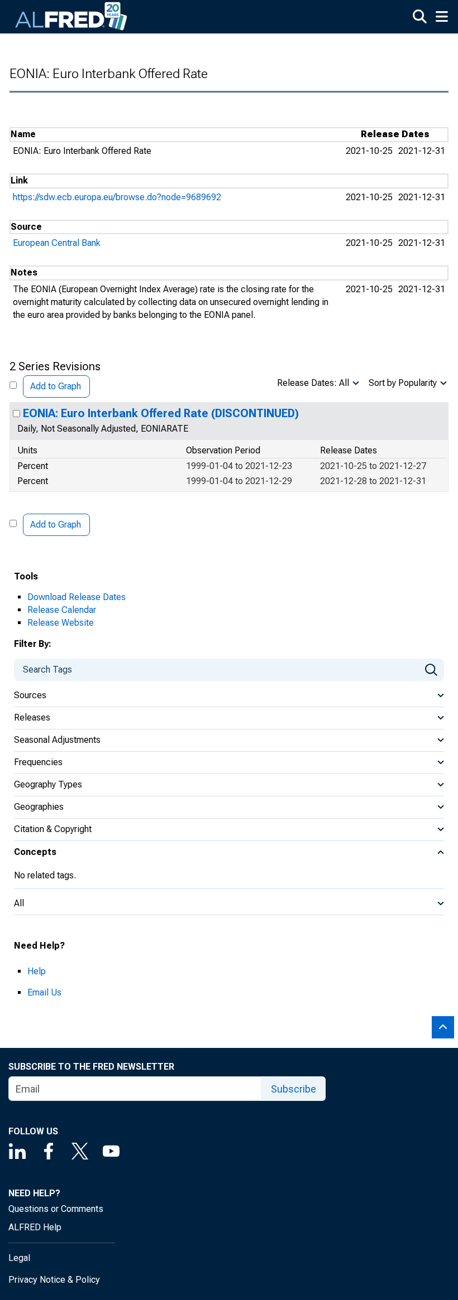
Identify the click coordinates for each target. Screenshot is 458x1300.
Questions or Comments (55, 1209)
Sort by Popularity (403, 383)
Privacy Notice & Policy (54, 1279)
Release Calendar (61, 610)
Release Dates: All (313, 383)
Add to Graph (55, 386)
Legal (19, 1258)
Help (36, 971)
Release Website (60, 622)
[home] (71, 16)
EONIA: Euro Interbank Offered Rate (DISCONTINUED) (161, 413)
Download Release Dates (76, 597)
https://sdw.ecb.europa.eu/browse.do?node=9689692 (117, 197)
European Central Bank (57, 243)
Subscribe (293, 1089)
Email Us (44, 992)
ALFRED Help (34, 1227)
